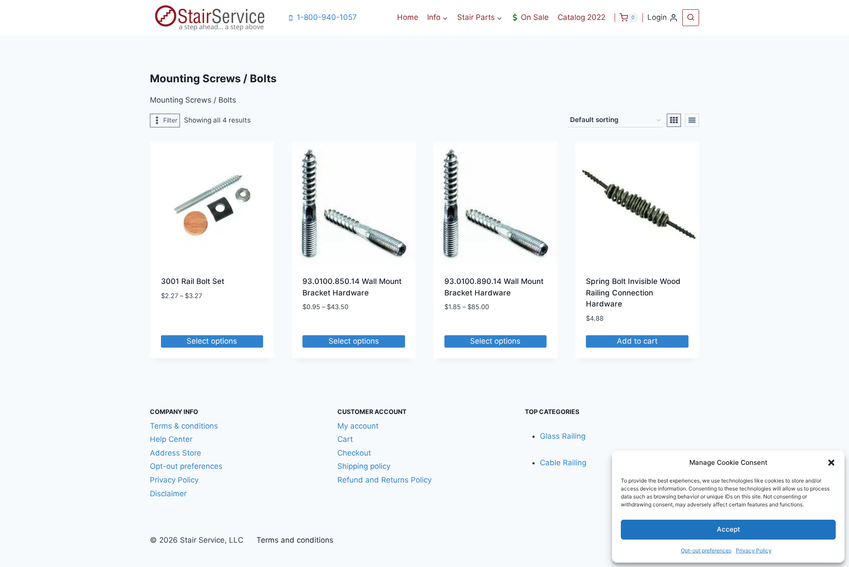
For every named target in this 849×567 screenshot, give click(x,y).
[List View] (692, 120)
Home (407, 17)
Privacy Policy (754, 550)
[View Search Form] (690, 17)
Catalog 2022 (581, 17)
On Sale (535, 17)
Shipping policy (363, 466)
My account (358, 425)
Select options (212, 341)
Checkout (354, 452)
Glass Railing (562, 436)
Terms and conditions (294, 540)
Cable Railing (563, 462)
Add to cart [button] (637, 341)
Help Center (171, 439)
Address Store (175, 452)
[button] (831, 462)
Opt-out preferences (706, 550)
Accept (728, 529)
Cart (345, 439)
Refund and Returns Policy (384, 479)
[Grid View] (674, 120)
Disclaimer (169, 493)
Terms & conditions (184, 425)
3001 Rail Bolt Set (192, 281)
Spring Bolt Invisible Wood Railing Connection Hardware (633, 292)
